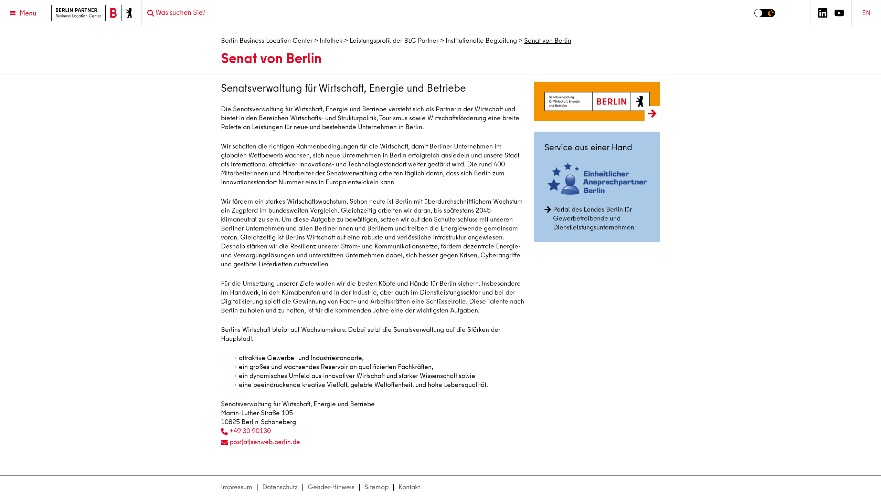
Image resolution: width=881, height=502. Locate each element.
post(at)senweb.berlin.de (265, 442)
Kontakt (409, 487)
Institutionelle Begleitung (481, 40)
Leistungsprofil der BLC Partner (394, 40)
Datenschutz (280, 487)
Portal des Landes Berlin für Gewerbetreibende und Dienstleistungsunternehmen (593, 218)
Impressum (236, 487)
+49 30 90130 (250, 431)
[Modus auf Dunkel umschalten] (764, 13)
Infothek (331, 40)
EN (866, 13)
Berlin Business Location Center (266, 40)
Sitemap (376, 487)
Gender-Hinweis (331, 487)
